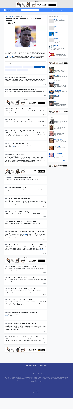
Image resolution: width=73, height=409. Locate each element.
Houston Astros (57, 90)
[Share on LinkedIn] (14, 23)
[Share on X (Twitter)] (11, 23)
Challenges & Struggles (10, 69)
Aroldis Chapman (58, 82)
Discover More (64, 160)
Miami (32, 57)
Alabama (33, 54)
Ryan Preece (56, 75)
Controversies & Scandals (22, 69)
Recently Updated (53, 10)
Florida (55, 53)
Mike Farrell (56, 95)
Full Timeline (8, 67)
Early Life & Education (17, 67)
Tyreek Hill (11, 16)
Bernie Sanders (57, 132)
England (56, 38)
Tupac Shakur (57, 126)
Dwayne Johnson (58, 69)
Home (6, 16)
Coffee (13, 146)
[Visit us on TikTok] (39, 392)
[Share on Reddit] (13, 23)
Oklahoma (22, 54)
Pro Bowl (25, 234)
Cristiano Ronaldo (58, 139)
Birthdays (66, 10)
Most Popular (61, 10)
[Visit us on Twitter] (34, 392)
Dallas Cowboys (57, 45)
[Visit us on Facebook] (38, 392)
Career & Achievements (28, 67)
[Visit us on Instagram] (36, 392)
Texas (55, 26)
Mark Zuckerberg (58, 153)
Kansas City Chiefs (9, 56)
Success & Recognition (39, 67)
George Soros (57, 146)
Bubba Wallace (57, 101)
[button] (25, 63)
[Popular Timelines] (9, 10)
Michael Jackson (57, 120)
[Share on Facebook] (9, 23)
